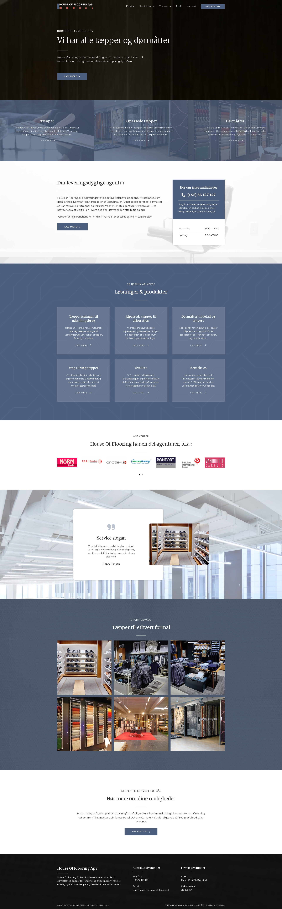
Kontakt (191, 6)
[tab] (139, 474)
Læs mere (70, 76)
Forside (130, 6)
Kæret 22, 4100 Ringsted (194, 880)
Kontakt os (139, 831)
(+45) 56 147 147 (212, 6)
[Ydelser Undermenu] (170, 6)
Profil (179, 6)
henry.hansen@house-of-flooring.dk (196, 211)
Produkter (145, 6)
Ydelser (163, 6)
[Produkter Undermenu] (154, 6)
